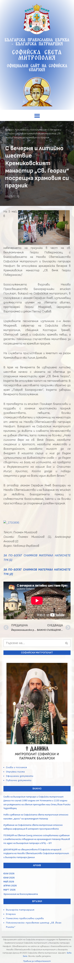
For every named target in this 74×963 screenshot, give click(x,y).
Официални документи (19, 776)
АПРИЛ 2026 (10, 885)
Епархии (11, 914)
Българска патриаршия (20, 909)
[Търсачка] (67, 643)
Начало (9, 129)
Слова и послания (16, 767)
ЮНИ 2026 (9, 877)
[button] (37, 115)
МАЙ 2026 (8, 881)
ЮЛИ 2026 (8, 873)
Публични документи (18, 780)
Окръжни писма (15, 771)
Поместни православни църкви (25, 918)
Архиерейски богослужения (30, 129)
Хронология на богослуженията (20, 894)
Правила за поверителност (37, 961)
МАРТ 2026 (9, 889)
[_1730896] (11, 522)
